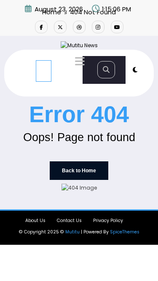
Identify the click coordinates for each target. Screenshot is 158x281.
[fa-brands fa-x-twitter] (60, 27)
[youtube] (117, 27)
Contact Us (69, 220)
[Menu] (43, 71)
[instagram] (98, 27)
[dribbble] (79, 27)
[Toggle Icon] (79, 62)
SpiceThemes (124, 232)
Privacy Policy (108, 220)
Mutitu (72, 232)
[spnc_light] (135, 69)
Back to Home (79, 171)
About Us (35, 220)
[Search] (106, 69)
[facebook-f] (41, 27)
